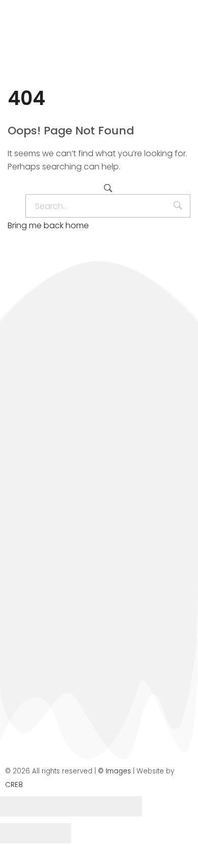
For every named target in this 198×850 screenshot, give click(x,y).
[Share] (53, 806)
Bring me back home (48, 225)
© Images (114, 771)
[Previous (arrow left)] (18, 833)
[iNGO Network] (71, 46)
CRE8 (14, 785)
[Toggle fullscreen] (89, 806)
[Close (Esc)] (18, 806)
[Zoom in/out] (124, 806)
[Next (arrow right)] (53, 833)
